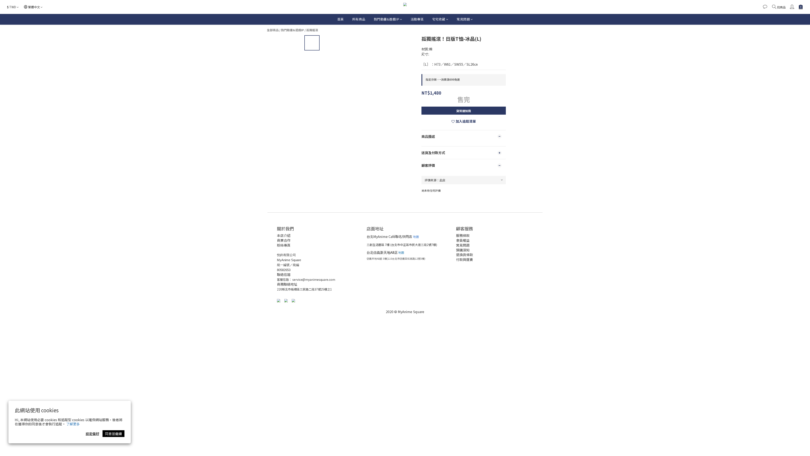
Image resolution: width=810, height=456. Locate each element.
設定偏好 (92, 433)
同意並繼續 (113, 433)
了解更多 (73, 423)
